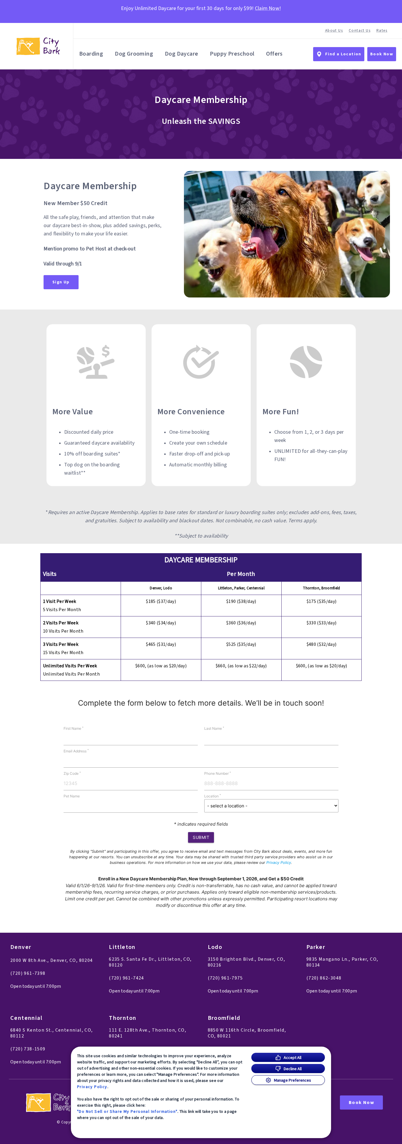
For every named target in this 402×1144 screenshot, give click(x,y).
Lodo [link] (215, 947)
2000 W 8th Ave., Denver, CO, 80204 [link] (51, 960)
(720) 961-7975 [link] (225, 978)
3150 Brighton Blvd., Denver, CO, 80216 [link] (246, 962)
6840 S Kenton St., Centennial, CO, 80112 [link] (51, 1033)
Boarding (91, 54)
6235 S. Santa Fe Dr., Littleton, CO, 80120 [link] (150, 962)
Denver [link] (20, 947)
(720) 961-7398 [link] (28, 973)
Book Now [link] (381, 54)
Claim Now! (268, 8)
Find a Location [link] (343, 54)
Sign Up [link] (61, 282)
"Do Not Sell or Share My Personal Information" (127, 1111)
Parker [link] (315, 947)
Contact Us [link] (360, 30)
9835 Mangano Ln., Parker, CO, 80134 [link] (342, 962)
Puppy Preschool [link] (232, 54)
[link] (38, 46)
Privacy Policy (92, 1086)
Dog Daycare (181, 54)
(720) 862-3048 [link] (324, 978)
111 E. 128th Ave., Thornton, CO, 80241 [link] (147, 1033)
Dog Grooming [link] (134, 54)
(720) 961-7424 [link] (126, 978)
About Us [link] (334, 30)
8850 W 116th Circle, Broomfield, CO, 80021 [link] (247, 1033)
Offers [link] (274, 54)
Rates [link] (381, 30)
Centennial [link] (26, 1018)
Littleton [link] (122, 947)
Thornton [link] (122, 1018)
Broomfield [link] (224, 1018)
